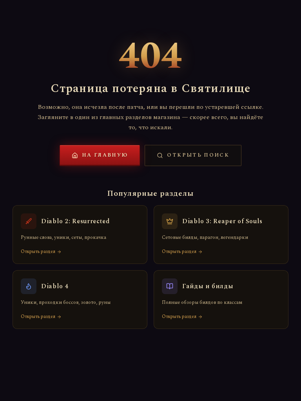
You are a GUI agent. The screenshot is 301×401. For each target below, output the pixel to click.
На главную (105, 155)
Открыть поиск (198, 155)
